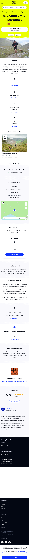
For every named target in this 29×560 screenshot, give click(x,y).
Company (4, 500)
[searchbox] (14, 7)
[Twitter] (6, 544)
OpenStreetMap (16, 218)
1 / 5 (14, 163)
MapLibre (5, 218)
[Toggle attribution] (26, 218)
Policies (3, 514)
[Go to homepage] (14, 3)
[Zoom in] (26, 203)
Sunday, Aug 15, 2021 (14, 195)
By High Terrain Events (16, 24)
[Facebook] (3, 544)
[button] (14, 210)
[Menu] (5, 3)
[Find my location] (26, 208)
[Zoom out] (26, 205)
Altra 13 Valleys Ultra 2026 (9, 154)
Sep (5, 136)
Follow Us (4, 538)
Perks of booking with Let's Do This (14, 170)
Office (3, 527)
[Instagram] (10, 544)
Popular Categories (7, 451)
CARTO (10, 218)
